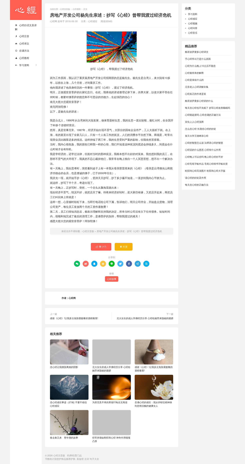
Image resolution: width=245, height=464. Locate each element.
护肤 (73, 459)
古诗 (86, 459)
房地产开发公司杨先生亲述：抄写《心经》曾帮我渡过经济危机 (129, 231)
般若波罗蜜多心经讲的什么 (199, 100)
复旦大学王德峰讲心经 (196, 135)
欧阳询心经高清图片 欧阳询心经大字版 (205, 170)
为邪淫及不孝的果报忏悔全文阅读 (109, 402)
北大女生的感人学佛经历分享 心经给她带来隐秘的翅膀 (145, 318)
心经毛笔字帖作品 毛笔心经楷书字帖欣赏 (206, 163)
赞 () (101, 246)
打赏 (124, 246)
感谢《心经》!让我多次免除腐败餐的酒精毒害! (74, 318)
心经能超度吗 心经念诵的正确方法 (203, 114)
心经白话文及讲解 (26, 27)
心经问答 (192, 28)
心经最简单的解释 (194, 72)
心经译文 (22, 43)
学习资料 (22, 65)
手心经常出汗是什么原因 (198, 58)
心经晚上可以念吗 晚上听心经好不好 (204, 156)
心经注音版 (26, 10)
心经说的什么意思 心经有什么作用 (203, 149)
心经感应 (77, 8)
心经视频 (192, 23)
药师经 (70, 455)
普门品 (78, 455)
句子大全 (94, 459)
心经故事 (111, 279)
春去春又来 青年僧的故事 (64, 437)
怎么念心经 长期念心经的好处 (200, 128)
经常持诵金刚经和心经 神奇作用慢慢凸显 (111, 439)
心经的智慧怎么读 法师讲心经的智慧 (204, 142)
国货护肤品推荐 (62, 459)
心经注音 (22, 36)
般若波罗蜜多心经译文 (196, 51)
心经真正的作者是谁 (195, 93)
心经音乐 (192, 32)
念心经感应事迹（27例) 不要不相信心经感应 (68, 404)
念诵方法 (22, 50)
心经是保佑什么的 (194, 79)
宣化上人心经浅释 (194, 121)
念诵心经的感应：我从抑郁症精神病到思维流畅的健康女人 (153, 404)
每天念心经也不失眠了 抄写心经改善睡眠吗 (207, 107)
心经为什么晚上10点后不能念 (200, 65)
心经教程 (22, 58)
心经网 (72, 298)
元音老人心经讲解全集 (196, 86)
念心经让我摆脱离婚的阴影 (64, 367)
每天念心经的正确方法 (196, 184)
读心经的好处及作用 (195, 177)
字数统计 (49, 459)
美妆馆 (80, 459)
